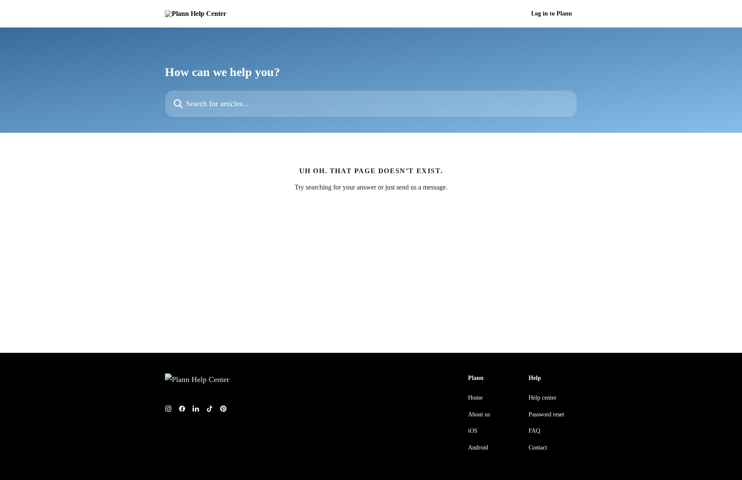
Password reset (546, 414)
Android (478, 447)
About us (479, 414)
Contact (538, 447)
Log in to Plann (551, 14)
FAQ (534, 431)
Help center (542, 397)
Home (475, 397)
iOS (472, 431)
